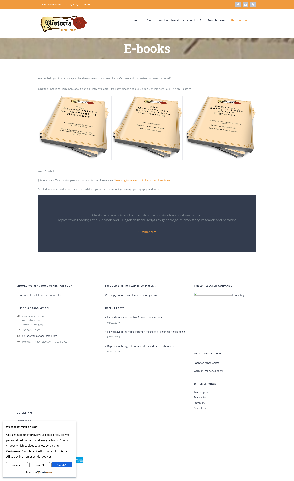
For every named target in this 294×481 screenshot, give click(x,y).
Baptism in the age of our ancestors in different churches (140, 346)
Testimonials (24, 420)
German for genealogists (208, 370)
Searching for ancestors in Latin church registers (142, 180)
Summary (199, 402)
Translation (200, 397)
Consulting (238, 295)
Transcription (201, 392)
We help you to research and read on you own (132, 295)
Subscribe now (147, 232)
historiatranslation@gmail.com (39, 335)
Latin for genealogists (206, 362)
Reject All (39, 465)
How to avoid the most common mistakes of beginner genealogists (146, 331)
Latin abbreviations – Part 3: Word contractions (134, 317)
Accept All (62, 465)
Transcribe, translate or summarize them (40, 295)
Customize (17, 465)
